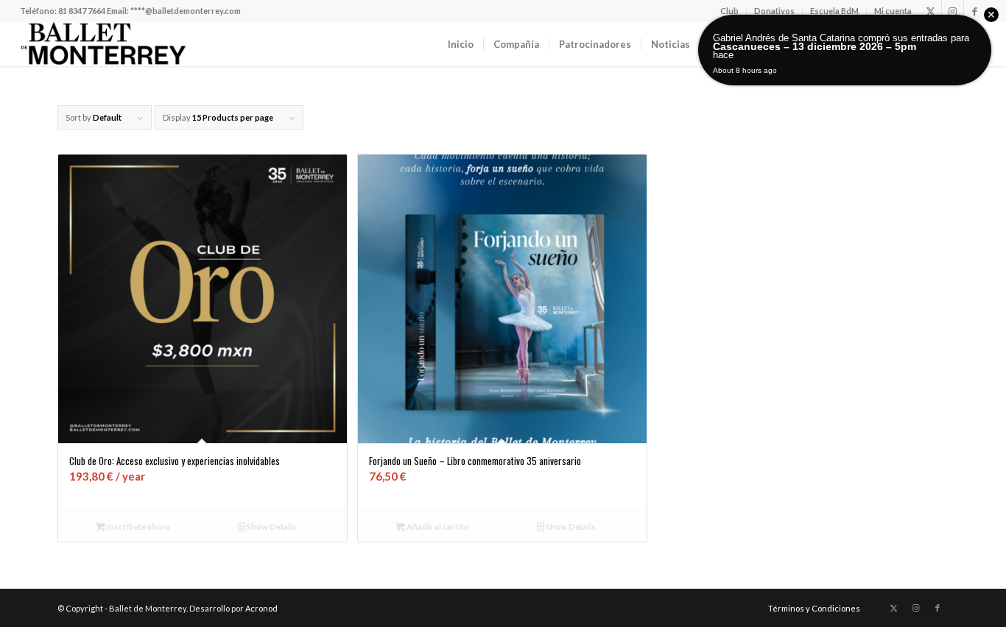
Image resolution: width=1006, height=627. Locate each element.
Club (729, 10)
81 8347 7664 (81, 10)
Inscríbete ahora (137, 526)
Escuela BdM (834, 10)
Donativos (774, 10)
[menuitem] (730, 11)
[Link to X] (930, 11)
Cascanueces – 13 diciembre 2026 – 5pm (814, 46)
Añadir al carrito (437, 526)
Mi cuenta (893, 10)
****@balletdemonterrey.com (185, 10)
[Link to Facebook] (975, 11)
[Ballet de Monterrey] (103, 44)
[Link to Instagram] (952, 11)
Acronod (261, 608)
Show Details (271, 526)
